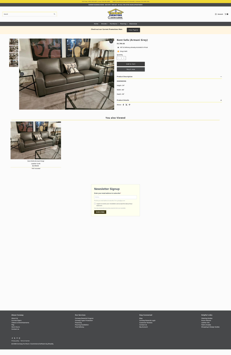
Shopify (50, 344)
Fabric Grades (206, 325)
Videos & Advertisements (20, 322)
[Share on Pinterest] (129, 104)
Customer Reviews (145, 322)
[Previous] (22, 74)
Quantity (120, 55)
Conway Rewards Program (84, 318)
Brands (104, 24)
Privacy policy (15, 340)
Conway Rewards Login (147, 320)
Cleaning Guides (206, 318)
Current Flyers (16, 320)
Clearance (133, 24)
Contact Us (15, 329)
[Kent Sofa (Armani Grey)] (36, 140)
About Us (14, 318)
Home (96, 24)
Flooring (123, 24)
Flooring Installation (82, 325)
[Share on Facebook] (123, 104)
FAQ (12, 325)
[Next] (111, 74)
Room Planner (206, 320)
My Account (143, 327)
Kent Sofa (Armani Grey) (35, 161)
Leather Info (205, 322)
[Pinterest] (17, 338)
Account (220, 14)
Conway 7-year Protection (84, 320)
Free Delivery (79, 327)
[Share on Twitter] (126, 104)
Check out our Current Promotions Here (106, 29)
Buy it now (131, 69)
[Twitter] (14, 338)
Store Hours (15, 327)
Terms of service (25, 340)
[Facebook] (12, 338)
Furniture (113, 24)
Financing (78, 322)
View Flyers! (133, 30)
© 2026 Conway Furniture (20, 344)
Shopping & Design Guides (210, 327)
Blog (140, 318)
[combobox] (29, 14)
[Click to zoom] (111, 41)
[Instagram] (19, 338)
